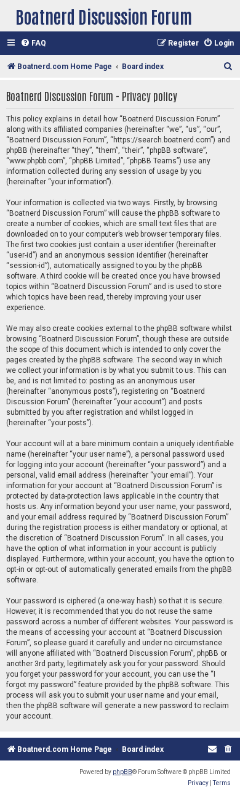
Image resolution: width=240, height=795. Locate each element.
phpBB (122, 771)
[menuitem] (33, 43)
